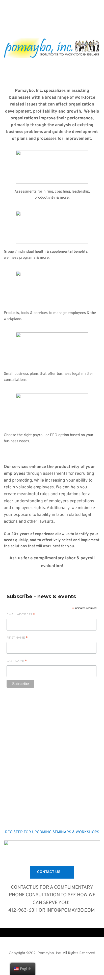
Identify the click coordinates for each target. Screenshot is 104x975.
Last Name (17, 661)
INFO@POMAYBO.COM (71, 910)
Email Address (21, 615)
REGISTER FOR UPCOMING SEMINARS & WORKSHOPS (52, 832)
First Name (17, 638)
